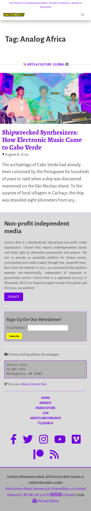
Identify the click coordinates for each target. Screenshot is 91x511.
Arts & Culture (39, 64)
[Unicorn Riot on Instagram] (43, 440)
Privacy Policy (48, 501)
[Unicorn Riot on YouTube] (60, 440)
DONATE (13, 296)
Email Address (17, 327)
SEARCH (47, 423)
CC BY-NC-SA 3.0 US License (46, 495)
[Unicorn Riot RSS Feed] (54, 455)
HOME (45, 398)
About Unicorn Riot (34, 384)
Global (59, 64)
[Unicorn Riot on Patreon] (38, 455)
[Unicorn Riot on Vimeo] (76, 440)
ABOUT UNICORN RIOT (45, 418)
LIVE (46, 413)
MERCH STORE (45, 408)
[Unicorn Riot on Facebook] (13, 440)
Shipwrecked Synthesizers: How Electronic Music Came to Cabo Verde (42, 140)
